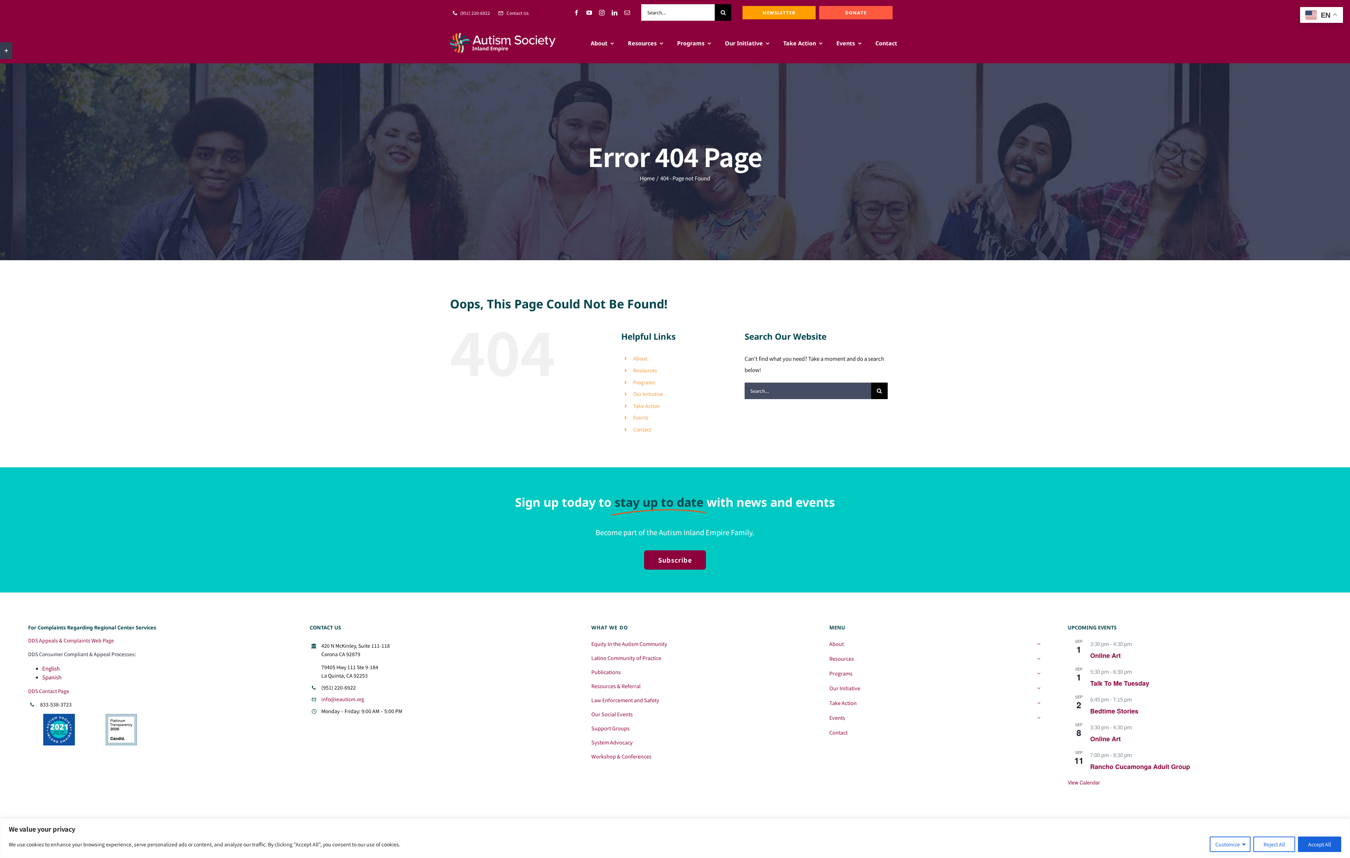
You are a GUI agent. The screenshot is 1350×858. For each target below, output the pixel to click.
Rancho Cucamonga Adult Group (1140, 766)
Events (641, 417)
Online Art (1105, 655)
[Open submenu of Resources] (1038, 658)
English (51, 668)
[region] (675, 838)
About (640, 358)
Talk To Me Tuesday (1119, 683)
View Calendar (1084, 782)
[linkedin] (614, 12)
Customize (1227, 844)
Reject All (1274, 844)
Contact (642, 429)
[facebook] (576, 12)
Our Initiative (648, 393)
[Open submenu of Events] (1038, 717)
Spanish (52, 677)
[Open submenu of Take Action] (1038, 703)
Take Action (646, 405)
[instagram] (602, 12)
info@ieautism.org (342, 699)
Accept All (1319, 844)
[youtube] (589, 12)
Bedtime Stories (1114, 711)
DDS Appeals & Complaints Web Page (71, 640)
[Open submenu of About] (1038, 643)
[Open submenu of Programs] (1038, 673)
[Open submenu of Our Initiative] (1038, 688)
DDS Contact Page (48, 690)
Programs (644, 382)
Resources (645, 370)
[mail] (627, 12)
